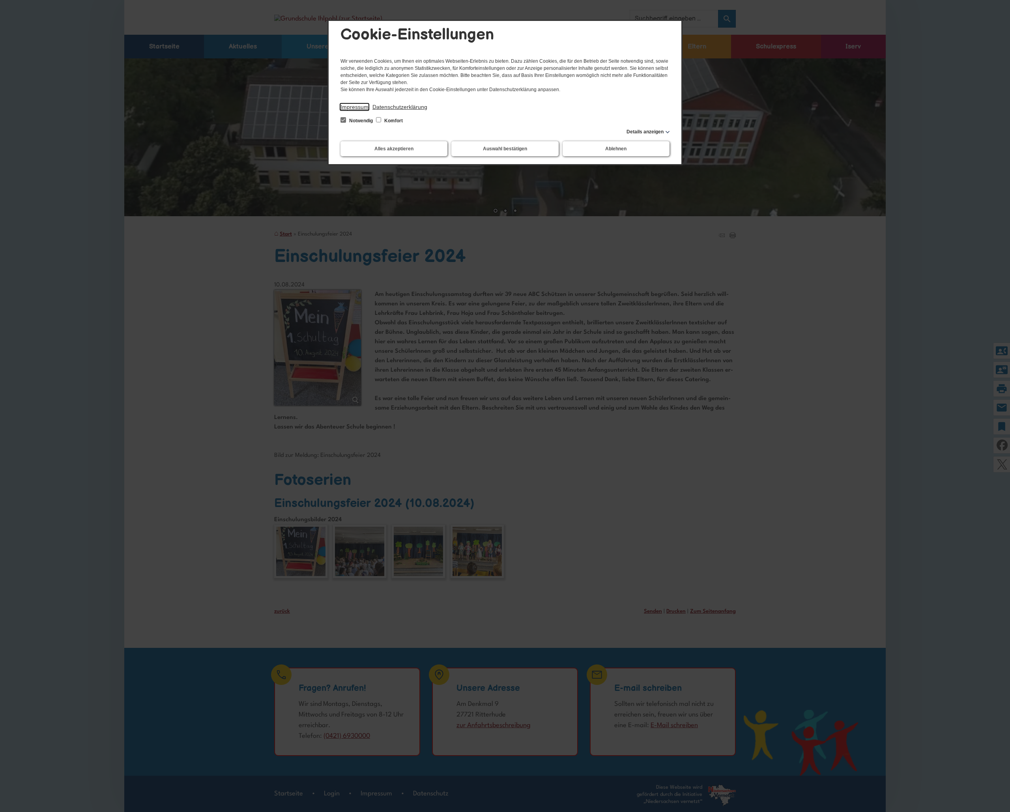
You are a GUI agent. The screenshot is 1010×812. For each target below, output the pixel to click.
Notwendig (361, 120)
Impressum (354, 107)
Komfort (393, 120)
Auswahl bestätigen (505, 149)
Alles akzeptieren (393, 149)
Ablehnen (616, 149)
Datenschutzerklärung (399, 107)
